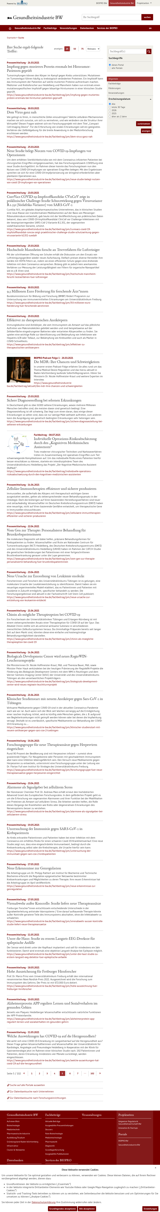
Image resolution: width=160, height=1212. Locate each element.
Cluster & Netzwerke (16, 1150)
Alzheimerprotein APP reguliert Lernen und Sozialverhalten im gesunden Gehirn (52, 1006)
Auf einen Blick (13, 1121)
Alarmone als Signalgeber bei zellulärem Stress (39, 787)
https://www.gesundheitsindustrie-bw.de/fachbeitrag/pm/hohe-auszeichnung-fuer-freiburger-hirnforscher (52, 987)
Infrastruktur (12, 1145)
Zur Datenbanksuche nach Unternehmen (32, 1091)
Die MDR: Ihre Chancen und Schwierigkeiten (67, 362)
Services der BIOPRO (107, 28)
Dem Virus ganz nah (21, 112)
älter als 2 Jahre (119, 116)
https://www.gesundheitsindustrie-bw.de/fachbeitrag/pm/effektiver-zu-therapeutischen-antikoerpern (46, 346)
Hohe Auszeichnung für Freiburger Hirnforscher (41, 972)
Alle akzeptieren (87, 1208)
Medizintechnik (13, 1129)
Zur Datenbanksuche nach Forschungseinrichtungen (38, 1097)
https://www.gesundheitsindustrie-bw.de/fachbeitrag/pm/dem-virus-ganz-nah (49, 136)
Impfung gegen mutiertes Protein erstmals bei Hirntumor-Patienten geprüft (49, 69)
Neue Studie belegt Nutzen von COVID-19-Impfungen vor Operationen (49, 153)
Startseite (11, 37)
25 (68, 49)
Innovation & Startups (128, 1128)
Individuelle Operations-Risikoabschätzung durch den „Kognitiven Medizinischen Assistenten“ (65, 443)
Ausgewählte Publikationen (57, 1154)
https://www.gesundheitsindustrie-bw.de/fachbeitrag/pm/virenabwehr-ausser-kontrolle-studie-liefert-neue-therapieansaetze (55, 923)
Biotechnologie (13, 1125)
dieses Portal (118, 64)
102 (92, 1073)
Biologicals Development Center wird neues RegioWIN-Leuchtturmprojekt (47, 659)
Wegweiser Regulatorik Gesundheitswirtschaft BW (129, 1122)
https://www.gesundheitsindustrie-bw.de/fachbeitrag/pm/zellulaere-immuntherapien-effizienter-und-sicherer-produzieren (54, 514)
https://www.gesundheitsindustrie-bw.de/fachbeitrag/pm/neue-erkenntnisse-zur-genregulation (51, 887)
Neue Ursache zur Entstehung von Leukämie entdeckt (45, 576)
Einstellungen (150, 1208)
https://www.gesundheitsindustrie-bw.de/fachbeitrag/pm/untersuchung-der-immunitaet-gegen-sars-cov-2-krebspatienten (49, 852)
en (150, 28)
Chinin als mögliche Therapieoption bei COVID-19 (43, 615)
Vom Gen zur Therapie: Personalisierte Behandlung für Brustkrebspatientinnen (46, 533)
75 (83, 49)
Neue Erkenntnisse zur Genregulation (34, 868)
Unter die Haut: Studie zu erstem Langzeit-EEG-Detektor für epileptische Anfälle (51, 941)
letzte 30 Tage (118, 107)
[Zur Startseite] (36, 17)
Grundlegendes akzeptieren (62, 1208)
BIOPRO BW (101, 3)
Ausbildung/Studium (16, 1137)
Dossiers (49, 1129)
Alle (113, 104)
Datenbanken (87, 28)
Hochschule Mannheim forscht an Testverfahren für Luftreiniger (53, 250)
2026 (114, 110)
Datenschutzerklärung (44, 1202)
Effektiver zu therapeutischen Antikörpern (37, 320)
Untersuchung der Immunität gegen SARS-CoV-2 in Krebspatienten (44, 831)
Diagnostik (50, 1145)
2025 (114, 113)
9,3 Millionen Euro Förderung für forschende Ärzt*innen (47, 292)
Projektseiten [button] (143, 3)
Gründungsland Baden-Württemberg (22, 1141)
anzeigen (146, 130)
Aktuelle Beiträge (52, 1121)
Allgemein (113, 78)
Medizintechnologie (53, 1137)
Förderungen (114, 88)
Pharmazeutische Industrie (18, 1133)
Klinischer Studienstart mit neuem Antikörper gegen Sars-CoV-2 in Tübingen (55, 701)
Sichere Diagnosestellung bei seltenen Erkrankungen (44, 401)
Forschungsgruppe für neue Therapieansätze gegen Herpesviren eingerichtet (52, 747)
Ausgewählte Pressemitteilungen (59, 1125)
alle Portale (117, 68)
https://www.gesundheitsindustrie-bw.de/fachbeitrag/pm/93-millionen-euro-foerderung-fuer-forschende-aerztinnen (49, 304)
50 (75, 49)
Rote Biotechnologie (54, 1133)
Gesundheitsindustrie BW (122, 3)
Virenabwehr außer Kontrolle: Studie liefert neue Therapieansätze (54, 904)
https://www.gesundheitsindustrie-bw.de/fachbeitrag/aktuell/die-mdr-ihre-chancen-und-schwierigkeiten (44, 384)
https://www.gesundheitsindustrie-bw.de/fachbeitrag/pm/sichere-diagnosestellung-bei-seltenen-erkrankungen (55, 423)
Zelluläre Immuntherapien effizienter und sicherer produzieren (51, 489)
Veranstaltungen (68, 28)
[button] (149, 99)
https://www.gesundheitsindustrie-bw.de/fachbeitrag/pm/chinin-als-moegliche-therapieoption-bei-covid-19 (50, 640)
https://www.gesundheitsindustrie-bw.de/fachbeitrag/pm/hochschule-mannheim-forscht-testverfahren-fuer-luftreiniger (51, 275)
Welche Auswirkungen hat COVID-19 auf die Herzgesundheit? (51, 1036)
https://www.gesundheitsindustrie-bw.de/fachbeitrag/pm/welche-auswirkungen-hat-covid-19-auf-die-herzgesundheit (53, 1062)
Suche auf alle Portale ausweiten (27, 1085)
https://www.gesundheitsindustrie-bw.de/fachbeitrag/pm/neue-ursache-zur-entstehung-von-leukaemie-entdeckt (48, 599)
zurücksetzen (144, 123)
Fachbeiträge (50, 28)
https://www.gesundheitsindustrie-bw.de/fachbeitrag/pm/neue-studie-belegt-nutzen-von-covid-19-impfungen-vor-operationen (53, 181)
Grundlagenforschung (54, 1150)
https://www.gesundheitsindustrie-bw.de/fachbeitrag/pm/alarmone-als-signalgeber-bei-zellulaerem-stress (55, 813)
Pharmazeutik (51, 1141)
